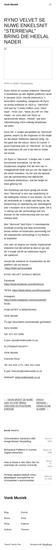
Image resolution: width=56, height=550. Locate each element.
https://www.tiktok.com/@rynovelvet (31, 290)
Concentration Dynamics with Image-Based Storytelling (19, 440)
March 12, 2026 (49, 463)
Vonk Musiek (11, 4)
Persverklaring (27, 83)
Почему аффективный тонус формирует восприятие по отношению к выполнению (20, 477)
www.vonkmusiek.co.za (27, 377)
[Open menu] (50, 4)
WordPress (47, 544)
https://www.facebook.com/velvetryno (24, 284)
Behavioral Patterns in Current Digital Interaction (20, 451)
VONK (15, 83)
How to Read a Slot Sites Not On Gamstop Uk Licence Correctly (21, 464)
